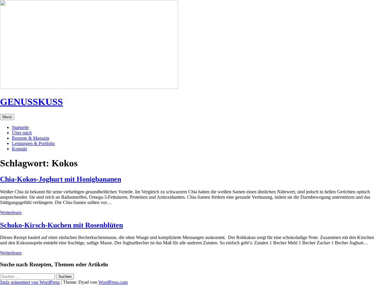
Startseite (20, 127)
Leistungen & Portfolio (33, 143)
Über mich (22, 132)
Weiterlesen (11, 212)
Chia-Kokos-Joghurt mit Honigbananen (60, 179)
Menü (7, 117)
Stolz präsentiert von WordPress (30, 282)
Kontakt (19, 148)
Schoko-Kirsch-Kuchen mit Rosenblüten (61, 225)
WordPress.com (113, 282)
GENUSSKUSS (31, 101)
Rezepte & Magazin (30, 138)
